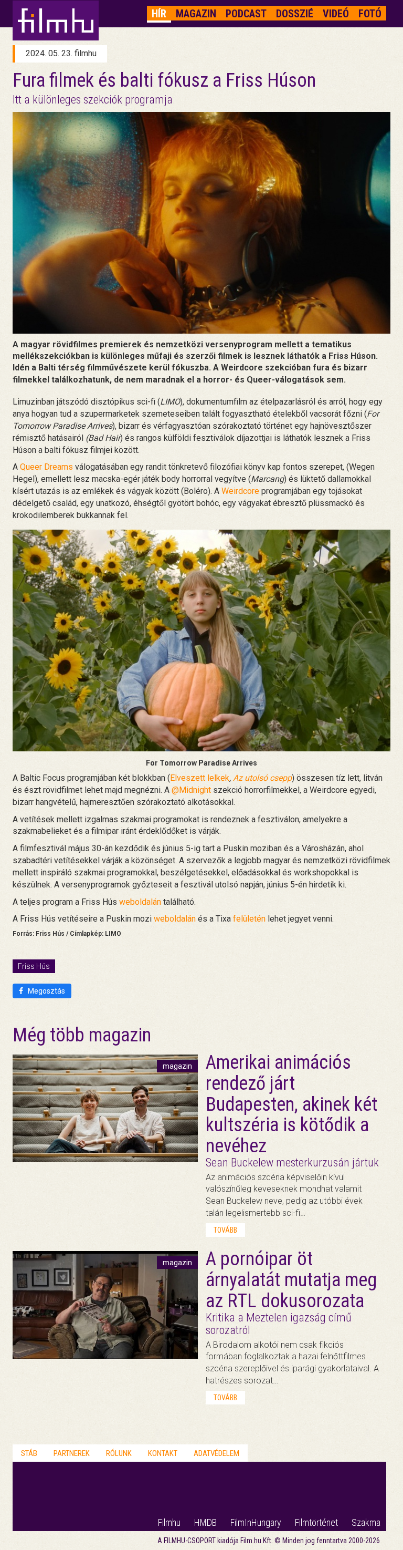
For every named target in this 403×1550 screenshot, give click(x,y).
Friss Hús (34, 966)
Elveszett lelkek (199, 778)
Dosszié (294, 13)
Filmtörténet (316, 1522)
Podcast (246, 13)
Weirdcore (240, 491)
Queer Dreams (46, 467)
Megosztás (45, 991)
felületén (249, 919)
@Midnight (191, 790)
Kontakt (162, 1453)
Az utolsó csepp (262, 778)
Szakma (366, 1522)
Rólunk (119, 1453)
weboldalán (140, 902)
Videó (336, 13)
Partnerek (72, 1453)
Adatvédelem (216, 1453)
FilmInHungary (255, 1522)
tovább (225, 1230)
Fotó (369, 13)
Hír (159, 13)
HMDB (205, 1522)
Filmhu (169, 1522)
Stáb (29, 1453)
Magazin (196, 13)
